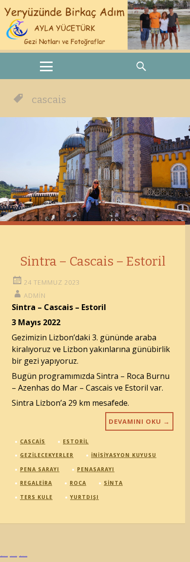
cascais (32, 441)
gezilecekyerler (47, 455)
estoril (76, 441)
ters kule (36, 497)
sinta (113, 482)
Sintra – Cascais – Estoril (93, 261)
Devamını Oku (139, 421)
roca (78, 482)
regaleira (36, 482)
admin (35, 295)
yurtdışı (84, 497)
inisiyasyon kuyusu (123, 455)
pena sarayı (39, 469)
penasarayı (95, 469)
